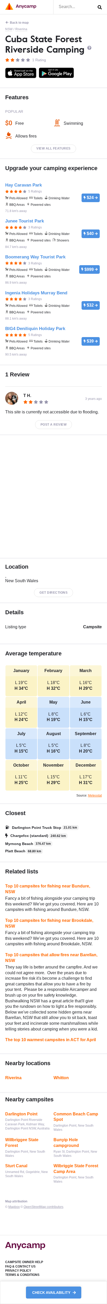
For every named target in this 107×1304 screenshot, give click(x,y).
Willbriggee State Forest (21, 1143)
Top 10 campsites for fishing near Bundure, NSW (47, 889)
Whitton (61, 1078)
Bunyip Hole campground (66, 1143)
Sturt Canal (16, 1166)
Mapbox (14, 1207)
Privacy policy (18, 1270)
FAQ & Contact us (20, 1266)
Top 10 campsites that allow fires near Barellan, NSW (51, 958)
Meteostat (95, 795)
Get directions (53, 592)
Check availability (51, 1292)
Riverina (21, 29)
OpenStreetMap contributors (43, 1207)
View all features (53, 148)
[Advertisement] (53, 496)
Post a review (54, 424)
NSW (8, 29)
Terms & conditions (22, 1275)
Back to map (19, 22)
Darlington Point (21, 1114)
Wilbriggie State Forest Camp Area (76, 1169)
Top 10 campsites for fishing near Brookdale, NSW (49, 923)
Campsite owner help (24, 1262)
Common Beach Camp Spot (76, 1117)
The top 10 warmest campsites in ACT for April (50, 1040)
